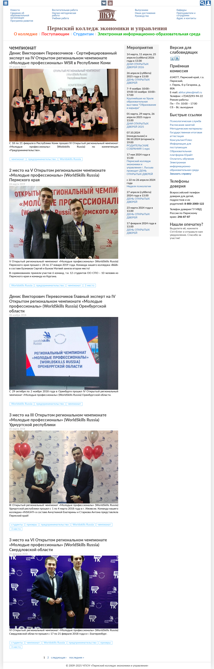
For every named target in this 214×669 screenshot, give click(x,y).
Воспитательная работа (65, 10)
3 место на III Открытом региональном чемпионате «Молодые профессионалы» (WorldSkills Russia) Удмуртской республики (57, 420)
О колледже (25, 34)
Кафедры (182, 10)
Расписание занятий (182, 125)
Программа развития (21, 21)
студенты (17, 524)
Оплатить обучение (182, 158)
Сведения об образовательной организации (19, 15)
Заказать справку (180, 173)
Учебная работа (60, 18)
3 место (16, 529)
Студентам (83, 34)
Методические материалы (186, 128)
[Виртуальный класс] (208, 3)
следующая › (59, 657)
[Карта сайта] (5, 3)
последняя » (76, 657)
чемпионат (17, 159)
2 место (89, 285)
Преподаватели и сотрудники (186, 14)
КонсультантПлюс (181, 140)
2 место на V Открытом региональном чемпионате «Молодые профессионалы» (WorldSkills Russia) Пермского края (57, 175)
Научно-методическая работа (64, 14)
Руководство (142, 16)
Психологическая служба (185, 121)
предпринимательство (42, 159)
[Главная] (107, 14)
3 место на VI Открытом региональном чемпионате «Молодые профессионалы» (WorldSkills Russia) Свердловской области (58, 545)
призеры (32, 524)
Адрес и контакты (186, 18)
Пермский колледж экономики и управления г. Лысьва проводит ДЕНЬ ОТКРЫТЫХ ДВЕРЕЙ (140, 167)
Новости (15, 10)
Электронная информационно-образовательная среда (149, 34)
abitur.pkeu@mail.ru (190, 92)
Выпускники (141, 10)
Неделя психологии (139, 186)
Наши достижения (145, 13)
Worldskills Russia (70, 159)
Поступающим (55, 34)
